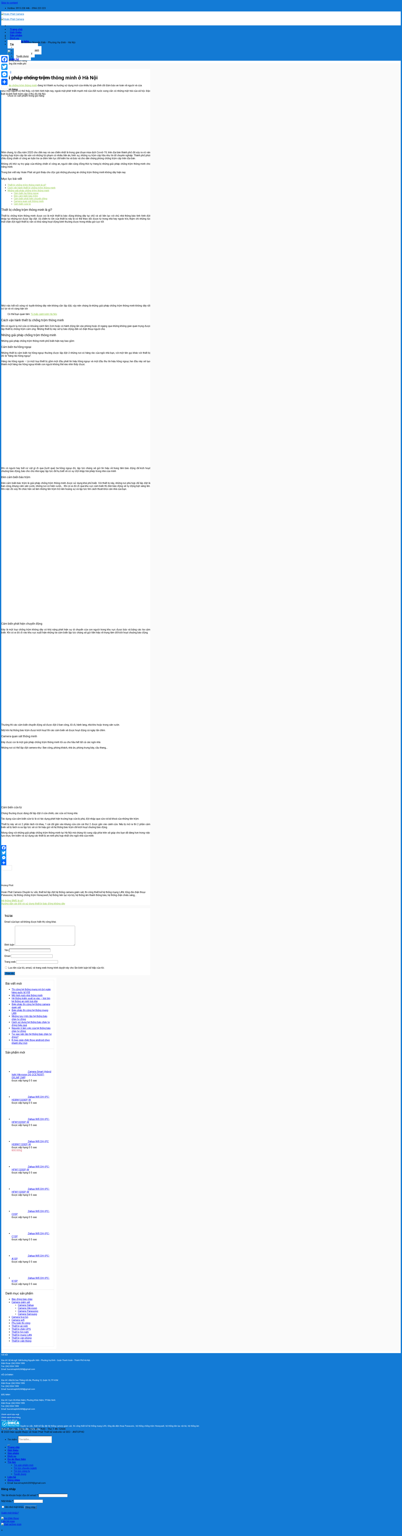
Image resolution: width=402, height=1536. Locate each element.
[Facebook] (75, 847)
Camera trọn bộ (20, 1317)
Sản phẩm (13, 1453)
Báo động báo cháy (22, 1299)
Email (7, 956)
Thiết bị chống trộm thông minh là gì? (27, 185)
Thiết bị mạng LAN (22, 1334)
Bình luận (9, 944)
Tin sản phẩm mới (23, 1465)
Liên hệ (14, 59)
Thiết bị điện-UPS (21, 1329)
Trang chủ (13, 1447)
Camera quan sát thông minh (29, 201)
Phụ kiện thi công (21, 1323)
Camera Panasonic (28, 1311)
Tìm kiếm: (12, 1439)
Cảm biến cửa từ (22, 204)
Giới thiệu (13, 1450)
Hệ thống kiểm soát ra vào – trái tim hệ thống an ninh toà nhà (31, 1000)
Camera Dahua (26, 1305)
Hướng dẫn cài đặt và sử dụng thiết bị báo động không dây (33, 903)
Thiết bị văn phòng (22, 1337)
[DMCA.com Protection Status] (10, 1426)
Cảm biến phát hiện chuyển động (30, 198)
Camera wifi (18, 1320)
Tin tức (12, 1462)
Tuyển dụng (22, 56)
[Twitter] (75, 852)
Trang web (10, 961)
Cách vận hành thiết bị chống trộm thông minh (31, 187)
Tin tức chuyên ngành (25, 1468)
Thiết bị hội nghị (20, 1332)
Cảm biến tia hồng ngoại (26, 193)
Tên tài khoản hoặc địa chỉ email (19, 1495)
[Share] (75, 862)
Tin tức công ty (22, 1471)
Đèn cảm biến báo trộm (26, 196)
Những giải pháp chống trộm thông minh (28, 190)
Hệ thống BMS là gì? (12, 900)
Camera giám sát (21, 1302)
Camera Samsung (27, 1314)
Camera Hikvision (27, 1308)
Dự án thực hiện (17, 1459)
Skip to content (9, 2)
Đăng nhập (30, 1507)
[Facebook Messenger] (75, 857)
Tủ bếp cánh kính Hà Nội (44, 314)
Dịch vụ (12, 1456)
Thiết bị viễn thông (21, 1340)
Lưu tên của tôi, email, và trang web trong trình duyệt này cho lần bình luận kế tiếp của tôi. (56, 967)
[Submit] (9, 1445)
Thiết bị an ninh (20, 1326)
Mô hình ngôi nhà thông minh (27, 995)
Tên (6, 950)
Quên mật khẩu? (10, 1512)
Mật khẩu (7, 1501)
